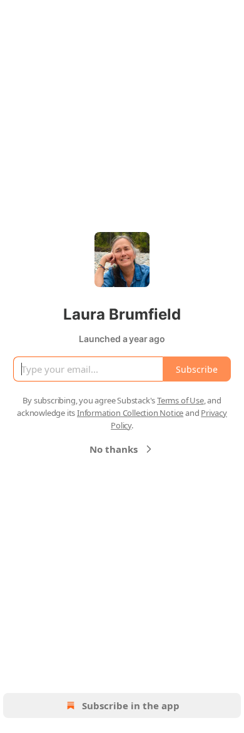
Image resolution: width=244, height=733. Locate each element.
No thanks (113, 449)
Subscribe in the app (131, 705)
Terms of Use (180, 400)
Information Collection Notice (130, 412)
